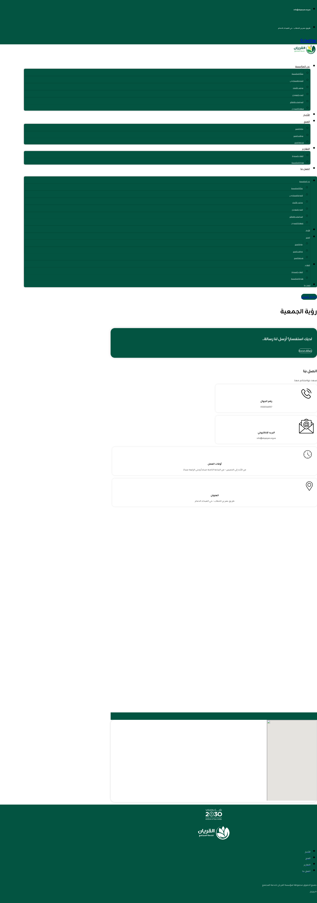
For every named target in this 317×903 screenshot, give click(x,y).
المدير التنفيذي (297, 95)
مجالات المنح (298, 136)
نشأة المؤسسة (297, 74)
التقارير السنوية (297, 156)
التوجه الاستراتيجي (296, 81)
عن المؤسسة (302, 67)
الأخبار (306, 115)
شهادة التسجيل (298, 108)
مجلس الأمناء (298, 88)
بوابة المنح (299, 129)
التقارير (306, 149)
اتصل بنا (305, 169)
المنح (307, 122)
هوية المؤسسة (298, 162)
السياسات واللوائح (296, 102)
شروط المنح (299, 142)
